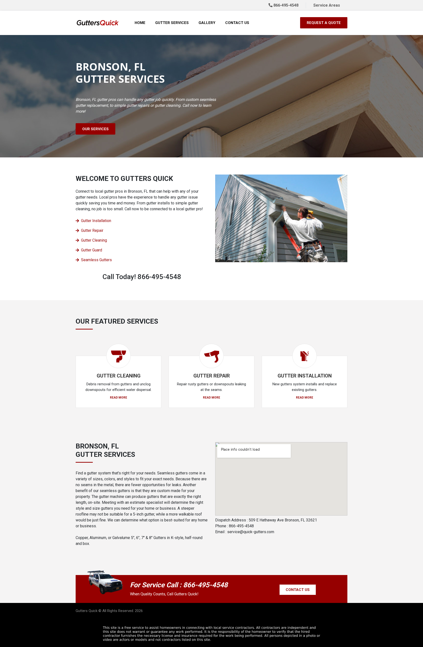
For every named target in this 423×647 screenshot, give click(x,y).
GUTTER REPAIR (211, 376)
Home (140, 23)
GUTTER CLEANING (119, 376)
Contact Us (237, 23)
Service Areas (326, 5)
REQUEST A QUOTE (324, 23)
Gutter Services (172, 23)
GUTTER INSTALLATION (305, 376)
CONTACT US (298, 590)
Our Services (95, 129)
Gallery (207, 23)
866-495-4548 (285, 5)
